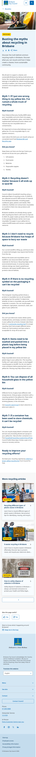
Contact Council (18, 701)
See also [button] (5, 689)
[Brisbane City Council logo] (9, 3)
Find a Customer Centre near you (13, 722)
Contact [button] (4, 696)
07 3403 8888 (6, 709)
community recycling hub (17, 324)
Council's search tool (12, 405)
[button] (13, 50)
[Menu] (26, 3)
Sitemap (5, 738)
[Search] (32, 3)
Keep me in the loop (11, 630)
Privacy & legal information (11, 747)
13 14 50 (5, 715)
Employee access (8, 741)
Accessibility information (10, 744)
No (17, 617)
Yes (7, 617)
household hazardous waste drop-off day (18, 438)
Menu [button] (4, 683)
